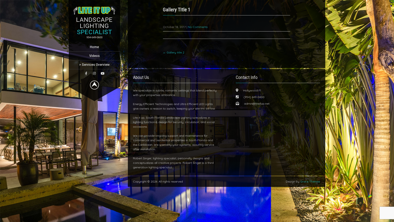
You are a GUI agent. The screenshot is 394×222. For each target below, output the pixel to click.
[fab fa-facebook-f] (86, 73)
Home (94, 47)
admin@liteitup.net (256, 103)
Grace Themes (310, 181)
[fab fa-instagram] (94, 73)
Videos (94, 56)
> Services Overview (94, 65)
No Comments (198, 27)
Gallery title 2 (173, 52)
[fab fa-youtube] (102, 73)
